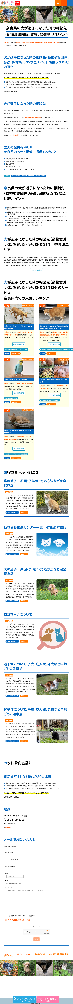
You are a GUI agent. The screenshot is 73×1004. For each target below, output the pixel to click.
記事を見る (25, 512)
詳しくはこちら (16, 353)
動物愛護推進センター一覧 (33, 117)
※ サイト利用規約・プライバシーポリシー (18, 920)
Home (6, 954)
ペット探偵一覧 (17, 954)
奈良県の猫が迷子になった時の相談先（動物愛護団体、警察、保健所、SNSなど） (54, 327)
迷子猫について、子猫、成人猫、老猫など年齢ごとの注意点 (35, 711)
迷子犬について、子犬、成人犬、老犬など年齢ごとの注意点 (35, 666)
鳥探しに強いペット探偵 (24, 383)
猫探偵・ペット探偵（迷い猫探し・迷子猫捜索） (16, 454)
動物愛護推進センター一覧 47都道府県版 (35, 527)
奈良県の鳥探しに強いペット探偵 (14, 380)
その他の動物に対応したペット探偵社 (50, 400)
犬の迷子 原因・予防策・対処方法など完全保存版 (35, 571)
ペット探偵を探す (14, 135)
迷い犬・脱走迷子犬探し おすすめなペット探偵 (17, 349)
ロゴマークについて (18, 614)
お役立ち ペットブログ (13, 512)
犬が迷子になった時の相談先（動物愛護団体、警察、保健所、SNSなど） (37, 43)
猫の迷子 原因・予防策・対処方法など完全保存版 (35, 483)
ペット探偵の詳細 (18, 344)
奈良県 (6, 43)
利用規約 (8, 827)
